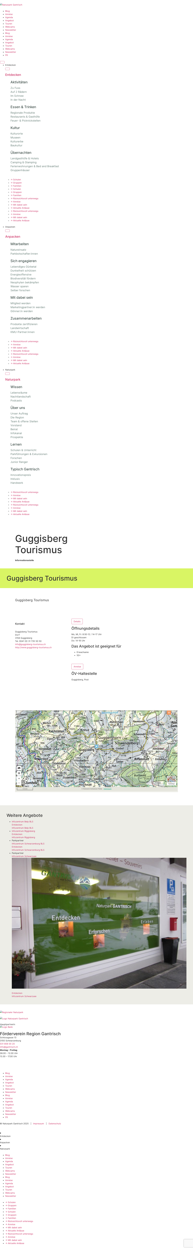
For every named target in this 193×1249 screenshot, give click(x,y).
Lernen (16, 444)
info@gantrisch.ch (9, 1047)
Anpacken (12, 236)
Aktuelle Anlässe (20, 208)
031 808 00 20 (7, 1043)
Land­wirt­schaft (20, 328)
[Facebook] (3, 1064)
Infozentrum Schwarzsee (24, 856)
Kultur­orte (17, 133)
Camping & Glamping (23, 162)
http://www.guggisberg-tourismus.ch (33, 647)
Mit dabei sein (19, 204)
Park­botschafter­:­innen (24, 253)
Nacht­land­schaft (21, 396)
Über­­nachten (21, 153)
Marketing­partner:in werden (28, 307)
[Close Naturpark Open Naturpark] (7, 373)
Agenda (9, 17)
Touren (8, 23)
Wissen (16, 387)
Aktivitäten (19, 82)
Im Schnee (17, 95)
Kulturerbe (17, 141)
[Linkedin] (25, 1064)
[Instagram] (10, 1064)
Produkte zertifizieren (24, 324)
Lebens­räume (19, 392)
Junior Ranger (19, 462)
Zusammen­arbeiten (26, 318)
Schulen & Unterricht (23, 450)
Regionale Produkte (23, 112)
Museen (15, 137)
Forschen (16, 458)
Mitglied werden (21, 303)
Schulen (16, 179)
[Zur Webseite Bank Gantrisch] (6, 1027)
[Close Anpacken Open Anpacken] (7, 231)
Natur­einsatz (18, 249)
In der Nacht (18, 99)
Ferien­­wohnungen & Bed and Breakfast (35, 166)
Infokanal (16, 433)
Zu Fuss (15, 88)
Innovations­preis (21, 475)
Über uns (18, 408)
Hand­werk (17, 482)
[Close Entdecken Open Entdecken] (7, 69)
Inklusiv (15, 478)
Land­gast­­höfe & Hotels (25, 158)
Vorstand (16, 425)
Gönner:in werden (22, 311)
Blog (7, 11)
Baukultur (16, 145)
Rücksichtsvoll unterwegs (24, 198)
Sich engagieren (23, 261)
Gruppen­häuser (20, 170)
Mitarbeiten (20, 244)
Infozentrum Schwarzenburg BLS (28, 843)
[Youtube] (17, 1064)
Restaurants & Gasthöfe (25, 116)
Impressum (38, 1123)
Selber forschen (20, 290)
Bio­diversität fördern (23, 278)
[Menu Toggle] (2, 62)
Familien (16, 186)
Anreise (9, 14)
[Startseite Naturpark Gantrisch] (11, 4)
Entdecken (13, 75)
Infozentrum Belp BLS (22, 821)
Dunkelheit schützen (23, 270)
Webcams (10, 26)
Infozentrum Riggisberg (23, 831)
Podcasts (16, 400)
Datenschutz (54, 1123)
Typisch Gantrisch (25, 469)
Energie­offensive (21, 274)
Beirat (14, 429)
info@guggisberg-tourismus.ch (30, 644)
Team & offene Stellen (24, 421)
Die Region (17, 417)
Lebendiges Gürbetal (23, 266)
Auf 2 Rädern (19, 91)
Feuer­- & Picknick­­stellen (26, 120)
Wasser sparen (20, 286)
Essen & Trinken (23, 107)
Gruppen (16, 182)
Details (77, 621)
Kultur (15, 128)
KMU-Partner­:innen (23, 332)
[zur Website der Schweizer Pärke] (11, 1012)
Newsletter (10, 30)
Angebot (9, 20)
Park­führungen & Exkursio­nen (29, 454)
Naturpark (12, 379)
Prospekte (17, 437)
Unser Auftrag (19, 413)
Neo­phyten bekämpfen (25, 282)
